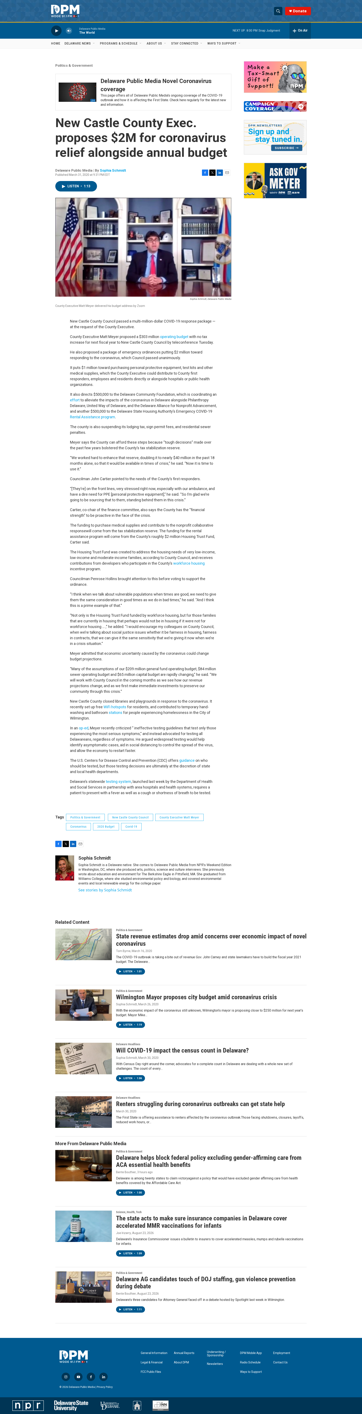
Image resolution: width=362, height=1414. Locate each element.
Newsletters (215, 1364)
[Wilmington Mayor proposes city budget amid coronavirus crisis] (83, 1005)
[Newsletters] (275, 137)
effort (75, 400)
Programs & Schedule (119, 43)
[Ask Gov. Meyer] (275, 180)
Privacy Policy (105, 1387)
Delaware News (78, 43)
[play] (56, 30)
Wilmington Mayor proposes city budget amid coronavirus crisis (196, 997)
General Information (154, 1353)
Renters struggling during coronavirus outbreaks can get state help (200, 1104)
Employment (281, 1353)
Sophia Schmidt (113, 170)
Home (55, 43)
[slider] (75, 30)
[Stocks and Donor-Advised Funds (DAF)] (275, 77)
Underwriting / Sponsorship (216, 1353)
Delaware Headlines (128, 1044)
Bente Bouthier (126, 1172)
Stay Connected (184, 43)
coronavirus (78, 826)
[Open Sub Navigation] (94, 43)
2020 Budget (106, 826)
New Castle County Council (130, 817)
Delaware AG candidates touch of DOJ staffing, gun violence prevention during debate (206, 1282)
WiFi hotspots (114, 707)
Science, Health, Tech (129, 1212)
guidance (187, 760)
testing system (118, 781)
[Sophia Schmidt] (64, 868)
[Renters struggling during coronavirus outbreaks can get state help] (83, 1112)
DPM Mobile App (251, 1353)
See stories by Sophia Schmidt (105, 889)
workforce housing (189, 563)
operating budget (174, 336)
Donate (300, 11)
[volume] (68, 30)
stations (115, 712)
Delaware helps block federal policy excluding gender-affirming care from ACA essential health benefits (208, 1161)
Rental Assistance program (92, 417)
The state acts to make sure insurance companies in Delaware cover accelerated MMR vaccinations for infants (201, 1222)
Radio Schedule (250, 1362)
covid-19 (131, 826)
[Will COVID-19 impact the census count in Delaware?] (83, 1058)
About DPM (181, 1362)
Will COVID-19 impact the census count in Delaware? (182, 1050)
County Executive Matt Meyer (179, 817)
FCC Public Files (151, 1371)
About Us (154, 43)
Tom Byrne (123, 951)
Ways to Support (222, 43)
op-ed (83, 728)
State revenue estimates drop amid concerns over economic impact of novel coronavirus (211, 940)
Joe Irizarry (123, 1233)
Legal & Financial (152, 1362)
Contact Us (280, 1362)
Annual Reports (184, 1353)
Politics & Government (74, 65)
